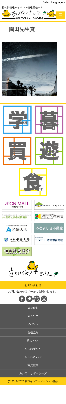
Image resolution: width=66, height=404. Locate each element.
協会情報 (32, 307)
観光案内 (32, 365)
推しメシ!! (33, 340)
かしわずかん (33, 348)
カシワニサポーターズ (33, 373)
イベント (32, 324)
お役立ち (32, 332)
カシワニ (32, 316)
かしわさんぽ (33, 357)
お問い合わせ (33, 285)
